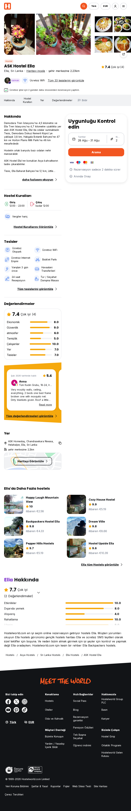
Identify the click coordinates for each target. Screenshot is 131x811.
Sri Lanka (17, 71)
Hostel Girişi (108, 736)
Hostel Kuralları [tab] (27, 100)
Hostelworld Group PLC (112, 701)
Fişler (66, 786)
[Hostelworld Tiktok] (24, 710)
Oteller (49, 709)
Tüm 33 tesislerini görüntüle (66, 80)
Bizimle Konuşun (54, 736)
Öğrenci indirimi (82, 745)
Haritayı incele (35, 71)
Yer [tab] (42, 100)
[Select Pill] (83, 6)
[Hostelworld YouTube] (8, 710)
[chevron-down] (38, 592)
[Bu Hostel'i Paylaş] (123, 54)
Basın (104, 709)
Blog (75, 709)
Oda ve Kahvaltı (54, 718)
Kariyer (105, 718)
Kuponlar (56, 786)
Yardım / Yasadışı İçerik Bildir (54, 745)
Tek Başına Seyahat (79, 736)
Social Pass (79, 700)
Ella (6, 71)
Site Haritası (100, 786)
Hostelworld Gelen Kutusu (112, 754)
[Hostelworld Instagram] (24, 701)
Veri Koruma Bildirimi (17, 786)
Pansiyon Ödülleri (83, 727)
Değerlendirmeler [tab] (62, 100)
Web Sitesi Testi (81, 786)
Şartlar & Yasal (39, 786)
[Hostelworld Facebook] (8, 701)
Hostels (49, 700)
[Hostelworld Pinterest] (16, 710)
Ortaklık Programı (111, 745)
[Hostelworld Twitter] (16, 701)
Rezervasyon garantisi (80, 718)
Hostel (8, 61)
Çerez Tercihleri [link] (14, 794)
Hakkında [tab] (9, 100)
